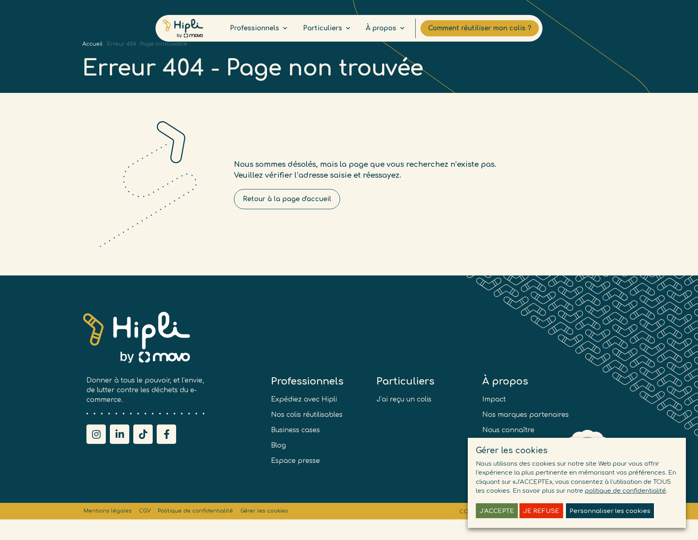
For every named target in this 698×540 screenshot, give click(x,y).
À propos (381, 28)
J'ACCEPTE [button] (496, 511)
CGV (145, 511)
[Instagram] (96, 434)
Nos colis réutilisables (307, 414)
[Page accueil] (183, 28)
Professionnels (254, 28)
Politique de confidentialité (195, 511)
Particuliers (322, 28)
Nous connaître (508, 430)
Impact (494, 399)
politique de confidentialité (625, 490)
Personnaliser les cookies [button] (610, 511)
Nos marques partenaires (525, 414)
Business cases (295, 430)
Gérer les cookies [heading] (512, 450)
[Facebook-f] (166, 434)
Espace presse (295, 460)
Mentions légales (108, 511)
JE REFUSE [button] (541, 511)
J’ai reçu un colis (403, 399)
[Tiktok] (143, 434)
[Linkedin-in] (119, 434)
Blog (278, 445)
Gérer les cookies (264, 511)
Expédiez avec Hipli (304, 399)
